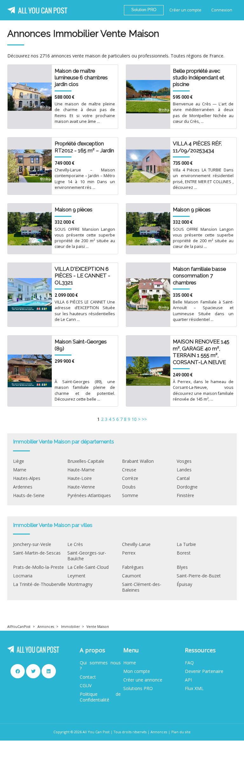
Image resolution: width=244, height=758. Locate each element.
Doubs (129, 487)
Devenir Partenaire (204, 671)
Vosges (184, 461)
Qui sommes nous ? (100, 665)
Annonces (45, 626)
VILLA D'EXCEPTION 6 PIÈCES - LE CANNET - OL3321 (82, 276)
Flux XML (194, 688)
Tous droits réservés (130, 731)
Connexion (221, 10)
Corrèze (130, 478)
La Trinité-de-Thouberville (39, 584)
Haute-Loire (79, 478)
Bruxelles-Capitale (85, 461)
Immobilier (70, 626)
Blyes (182, 567)
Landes (184, 470)
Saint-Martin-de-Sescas (37, 553)
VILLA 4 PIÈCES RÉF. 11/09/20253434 (197, 146)
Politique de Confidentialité (100, 697)
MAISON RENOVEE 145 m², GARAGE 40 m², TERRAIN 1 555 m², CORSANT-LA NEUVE (201, 351)
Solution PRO (143, 10)
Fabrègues (133, 567)
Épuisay (184, 584)
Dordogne (187, 487)
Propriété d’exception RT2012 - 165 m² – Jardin (84, 146)
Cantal (183, 478)
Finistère (185, 495)
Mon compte (136, 671)
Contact (88, 677)
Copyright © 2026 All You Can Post (81, 731)
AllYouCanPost (18, 626)
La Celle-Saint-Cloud (88, 567)
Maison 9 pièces (73, 209)
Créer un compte (185, 10)
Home (129, 663)
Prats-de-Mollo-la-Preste (38, 567)
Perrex (128, 553)
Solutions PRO (138, 688)
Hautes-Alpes (26, 478)
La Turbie (186, 544)
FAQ (189, 663)
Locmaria (22, 576)
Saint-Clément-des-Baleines (141, 587)
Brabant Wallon (138, 461)
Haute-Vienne (81, 487)
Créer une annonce (142, 680)
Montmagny (79, 584)
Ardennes (22, 487)
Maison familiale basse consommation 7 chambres (199, 276)
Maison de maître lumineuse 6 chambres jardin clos (81, 78)
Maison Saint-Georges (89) (81, 344)
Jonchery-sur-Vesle (32, 544)
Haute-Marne (81, 470)
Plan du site (181, 731)
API (188, 680)
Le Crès (75, 544)
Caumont (131, 576)
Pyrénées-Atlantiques (89, 495)
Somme (130, 495)
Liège (18, 461)
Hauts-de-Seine (28, 495)
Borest (184, 553)
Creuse (129, 470)
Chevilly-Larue (136, 544)
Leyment (76, 576)
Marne (19, 470)
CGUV (86, 685)
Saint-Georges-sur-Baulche (86, 556)
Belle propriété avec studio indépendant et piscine (198, 78)
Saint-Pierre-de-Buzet (199, 576)
